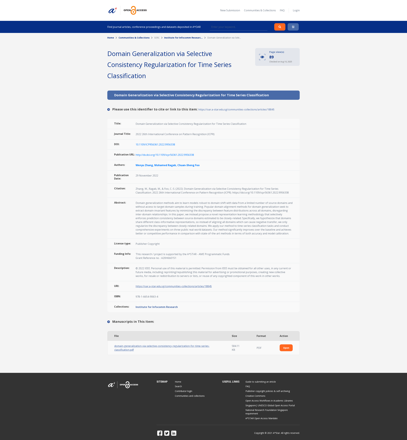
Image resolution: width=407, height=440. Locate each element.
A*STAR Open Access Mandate (261, 418)
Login (296, 10)
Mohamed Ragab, (165, 165)
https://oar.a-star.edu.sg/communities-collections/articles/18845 (236, 109)
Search (178, 386)
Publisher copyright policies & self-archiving (267, 391)
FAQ (282, 10)
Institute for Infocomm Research (157, 307)
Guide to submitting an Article (260, 381)
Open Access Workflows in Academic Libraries (269, 400)
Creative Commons (255, 395)
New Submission (230, 10)
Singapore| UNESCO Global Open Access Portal (270, 405)
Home (110, 37)
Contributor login (183, 391)
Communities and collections (190, 395)
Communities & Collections (260, 10)
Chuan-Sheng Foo (188, 165)
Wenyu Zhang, (145, 165)
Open (286, 347)
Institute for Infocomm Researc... (183, 37)
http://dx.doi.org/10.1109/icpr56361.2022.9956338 (165, 155)
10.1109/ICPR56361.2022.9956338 (155, 144)
